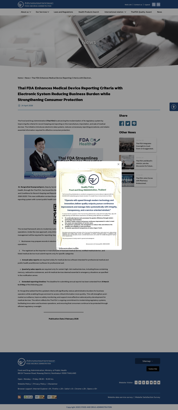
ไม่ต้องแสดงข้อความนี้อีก (69, 248)
